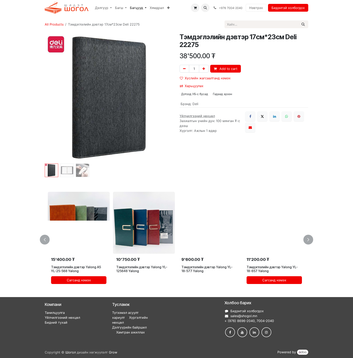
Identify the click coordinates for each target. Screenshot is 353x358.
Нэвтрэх (256, 8)
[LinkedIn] (274, 116)
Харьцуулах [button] (194, 86)
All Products (54, 24)
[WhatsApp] (287, 116)
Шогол (70, 352)
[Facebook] (250, 116)
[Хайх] (303, 24)
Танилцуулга (55, 313)
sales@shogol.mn (243, 316)
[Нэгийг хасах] (184, 69)
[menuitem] (103, 8)
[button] (205, 7)
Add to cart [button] (227, 69)
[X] (262, 116)
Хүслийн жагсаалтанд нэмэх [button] (208, 78)
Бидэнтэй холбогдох (288, 8)
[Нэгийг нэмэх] (204, 69)
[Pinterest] (299, 116)
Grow (113, 352)
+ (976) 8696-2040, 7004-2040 (249, 321)
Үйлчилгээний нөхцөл (62, 317)
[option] (176, 239)
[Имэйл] (250, 127)
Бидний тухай (56, 322)
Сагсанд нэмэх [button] (79, 280)
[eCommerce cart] (195, 7)
